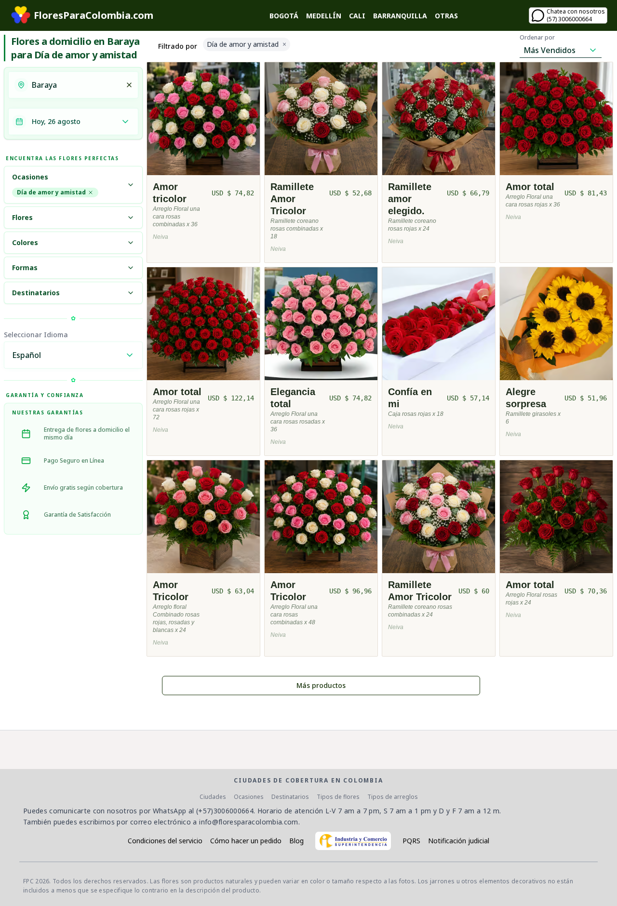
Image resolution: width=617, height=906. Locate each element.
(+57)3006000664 (225, 810)
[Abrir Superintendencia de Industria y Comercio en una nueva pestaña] (353, 841)
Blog (296, 840)
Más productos (321, 685)
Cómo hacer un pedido (246, 840)
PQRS (411, 840)
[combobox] (75, 85)
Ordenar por (537, 38)
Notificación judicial (458, 840)
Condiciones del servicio (165, 840)
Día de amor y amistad (51, 192)
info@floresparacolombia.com (248, 821)
